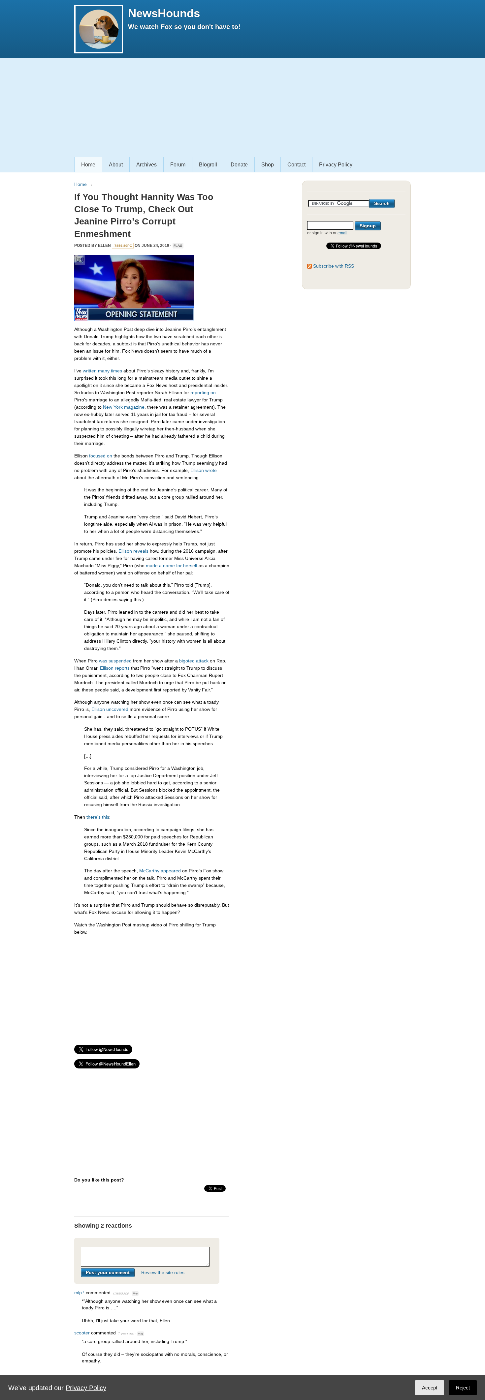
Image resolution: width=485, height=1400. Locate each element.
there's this (97, 817)
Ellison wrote (203, 470)
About (116, 164)
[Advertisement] (242, 108)
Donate (239, 164)
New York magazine (124, 407)
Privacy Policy (335, 164)
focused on (100, 455)
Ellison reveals (133, 551)
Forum (177, 164)
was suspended (115, 660)
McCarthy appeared (160, 870)
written (90, 370)
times (116, 370)
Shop (267, 164)
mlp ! (79, 1292)
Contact (296, 164)
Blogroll (208, 164)
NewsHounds (164, 13)
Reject (463, 1387)
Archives (146, 164)
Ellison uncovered (109, 709)
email (342, 233)
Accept (429, 1387)
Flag (178, 246)
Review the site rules (162, 1272)
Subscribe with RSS (333, 266)
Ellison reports (115, 668)
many (104, 370)
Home (88, 164)
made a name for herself (171, 565)
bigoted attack (194, 660)
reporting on (203, 392)
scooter (82, 1332)
